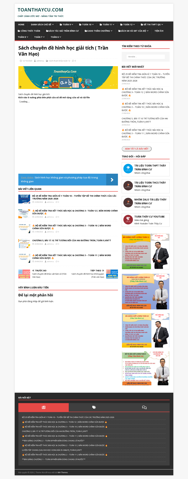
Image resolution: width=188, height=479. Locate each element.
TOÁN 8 (22, 37)
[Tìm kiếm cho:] (145, 56)
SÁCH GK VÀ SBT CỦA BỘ (133, 30)
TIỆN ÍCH (159, 30)
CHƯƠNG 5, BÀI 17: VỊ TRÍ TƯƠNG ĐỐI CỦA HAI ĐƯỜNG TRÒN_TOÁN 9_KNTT (71, 240)
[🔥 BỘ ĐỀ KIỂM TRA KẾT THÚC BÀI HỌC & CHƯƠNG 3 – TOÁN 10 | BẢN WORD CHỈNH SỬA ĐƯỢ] (24, 231)
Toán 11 (107, 24)
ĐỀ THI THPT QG (152, 24)
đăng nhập (32, 301)
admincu (40, 60)
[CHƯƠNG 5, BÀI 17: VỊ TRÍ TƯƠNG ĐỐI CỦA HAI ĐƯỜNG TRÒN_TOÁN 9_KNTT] (24, 246)
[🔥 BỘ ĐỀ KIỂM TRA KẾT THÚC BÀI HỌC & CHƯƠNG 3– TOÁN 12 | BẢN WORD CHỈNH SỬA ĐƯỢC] (24, 216)
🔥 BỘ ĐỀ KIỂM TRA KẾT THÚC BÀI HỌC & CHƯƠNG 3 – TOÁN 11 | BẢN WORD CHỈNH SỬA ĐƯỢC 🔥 (71, 256)
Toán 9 (66, 24)
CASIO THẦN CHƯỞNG (98, 30)
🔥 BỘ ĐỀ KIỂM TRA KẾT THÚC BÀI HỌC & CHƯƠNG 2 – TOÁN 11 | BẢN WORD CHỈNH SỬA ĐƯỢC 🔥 (65, 454)
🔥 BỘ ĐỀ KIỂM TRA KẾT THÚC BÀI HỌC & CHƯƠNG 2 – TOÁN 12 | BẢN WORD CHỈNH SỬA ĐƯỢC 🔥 (65, 445)
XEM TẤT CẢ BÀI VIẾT (136, 149)
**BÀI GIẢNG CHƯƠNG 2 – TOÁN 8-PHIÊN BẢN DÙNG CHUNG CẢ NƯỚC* (53, 440)
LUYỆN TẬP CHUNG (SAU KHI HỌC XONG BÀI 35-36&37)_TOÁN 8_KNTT (52, 450)
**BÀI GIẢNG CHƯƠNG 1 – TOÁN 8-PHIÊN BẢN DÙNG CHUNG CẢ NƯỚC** (53, 459)
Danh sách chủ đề (40, 24)
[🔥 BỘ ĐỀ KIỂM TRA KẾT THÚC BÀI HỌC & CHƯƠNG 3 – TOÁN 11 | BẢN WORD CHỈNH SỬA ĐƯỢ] (24, 261)
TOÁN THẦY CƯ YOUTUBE (149, 216)
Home (21, 24)
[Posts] (43, 407)
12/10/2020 (27, 60)
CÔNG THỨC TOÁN (30, 30)
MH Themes (63, 472)
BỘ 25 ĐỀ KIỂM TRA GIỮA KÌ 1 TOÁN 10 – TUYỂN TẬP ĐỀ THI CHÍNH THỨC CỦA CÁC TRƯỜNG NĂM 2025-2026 (74, 197)
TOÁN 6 (55, 37)
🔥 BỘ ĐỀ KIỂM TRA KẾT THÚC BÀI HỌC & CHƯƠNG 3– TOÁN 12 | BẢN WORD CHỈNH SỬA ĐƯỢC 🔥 (75, 212)
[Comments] (144, 407)
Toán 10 (86, 24)
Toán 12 (127, 24)
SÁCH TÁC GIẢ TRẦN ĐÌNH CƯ (63, 30)
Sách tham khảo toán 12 (59, 60)
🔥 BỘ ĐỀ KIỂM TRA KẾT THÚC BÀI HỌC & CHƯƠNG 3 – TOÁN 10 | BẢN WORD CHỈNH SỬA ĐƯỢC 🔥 (71, 227)
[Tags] (94, 407)
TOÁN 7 (38, 37)
